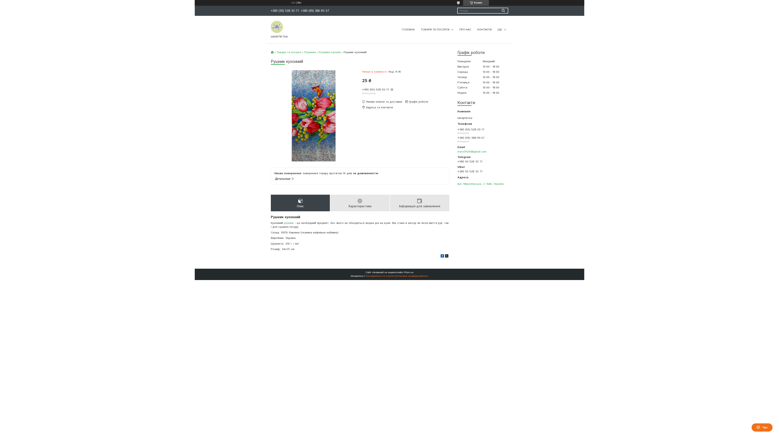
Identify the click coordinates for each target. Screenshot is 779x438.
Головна (408, 30)
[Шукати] (503, 10)
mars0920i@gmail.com (471, 152)
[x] (446, 257)
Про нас (465, 30)
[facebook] (442, 257)
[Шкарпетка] (277, 27)
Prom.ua (408, 272)
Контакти (484, 30)
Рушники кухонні (330, 52)
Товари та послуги (435, 30)
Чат (765, 427)
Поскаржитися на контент (380, 276)
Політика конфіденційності (412, 276)
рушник (289, 223)
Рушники (310, 52)
